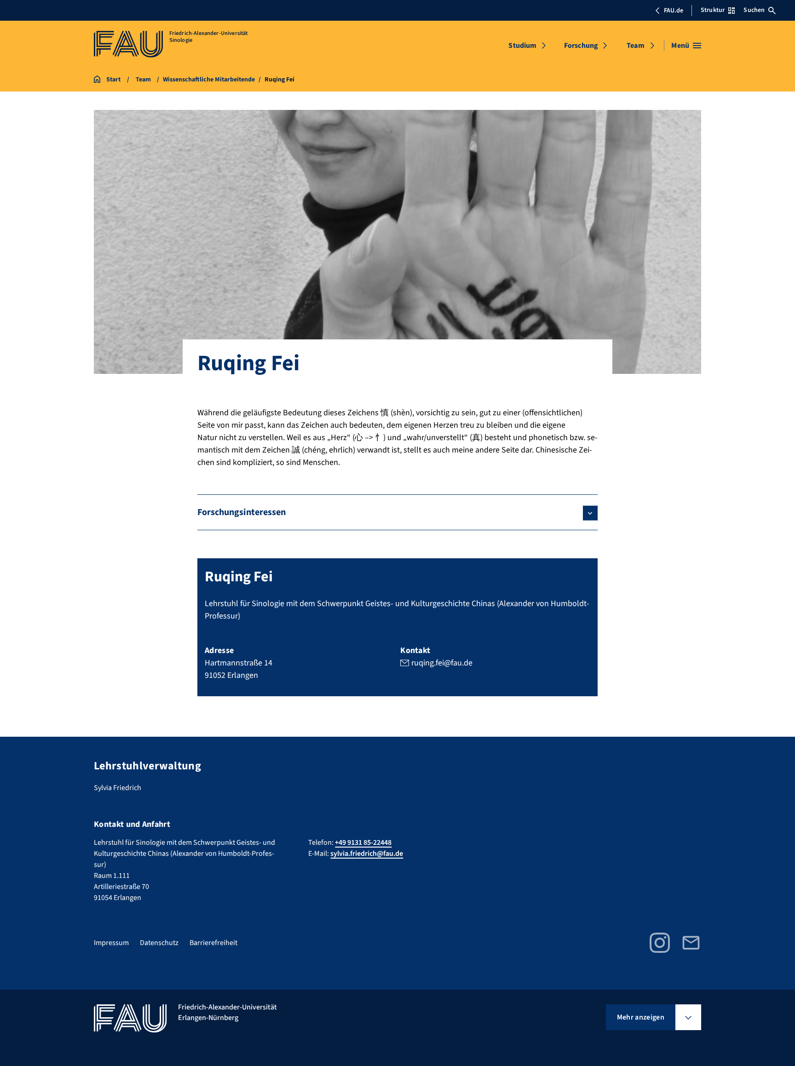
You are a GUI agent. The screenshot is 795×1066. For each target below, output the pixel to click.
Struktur (713, 10)
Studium (522, 45)
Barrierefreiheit (213, 943)
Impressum (111, 943)
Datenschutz (159, 943)
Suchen (754, 10)
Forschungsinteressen (241, 512)
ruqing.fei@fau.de (441, 663)
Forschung (581, 45)
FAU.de (673, 10)
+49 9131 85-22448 (363, 842)
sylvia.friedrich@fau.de (366, 853)
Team (636, 45)
